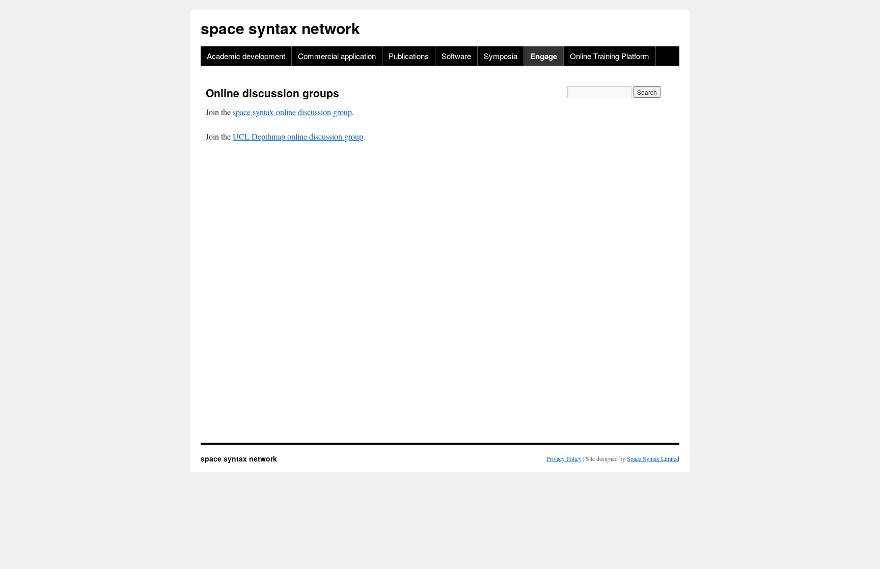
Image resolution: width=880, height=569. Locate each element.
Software (456, 55)
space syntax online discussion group (292, 111)
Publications (409, 55)
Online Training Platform (609, 55)
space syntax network (280, 28)
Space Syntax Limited (653, 458)
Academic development (246, 55)
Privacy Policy (564, 458)
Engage (543, 56)
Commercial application (337, 55)
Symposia (500, 55)
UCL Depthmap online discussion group (298, 136)
